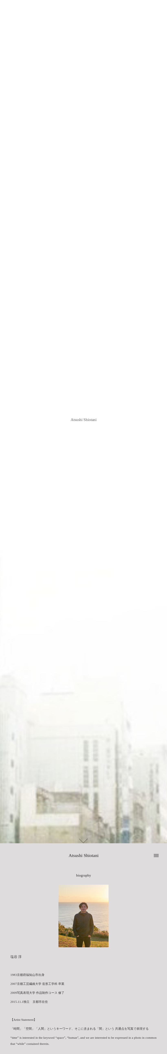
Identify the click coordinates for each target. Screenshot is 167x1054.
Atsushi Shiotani (84, 855)
